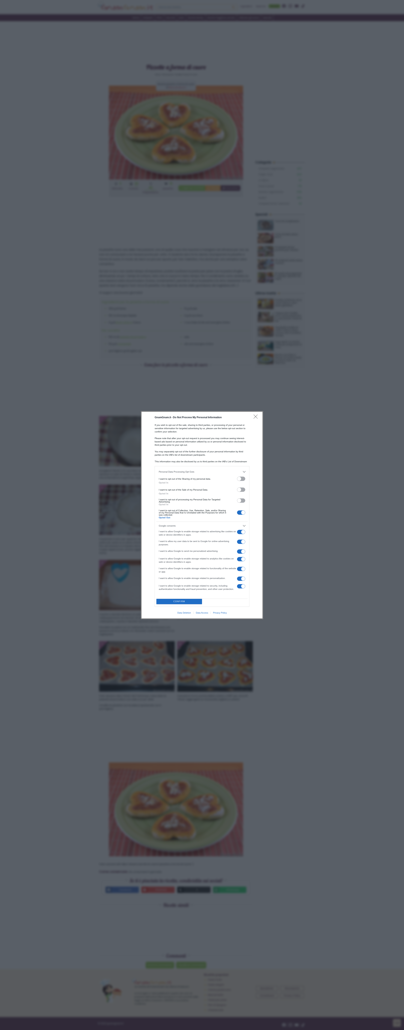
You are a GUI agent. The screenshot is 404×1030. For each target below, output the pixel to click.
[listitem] (202, 471)
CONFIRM (179, 601)
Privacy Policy (220, 612)
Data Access (202, 612)
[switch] (241, 479)
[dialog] (202, 515)
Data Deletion (184, 612)
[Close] (257, 418)
